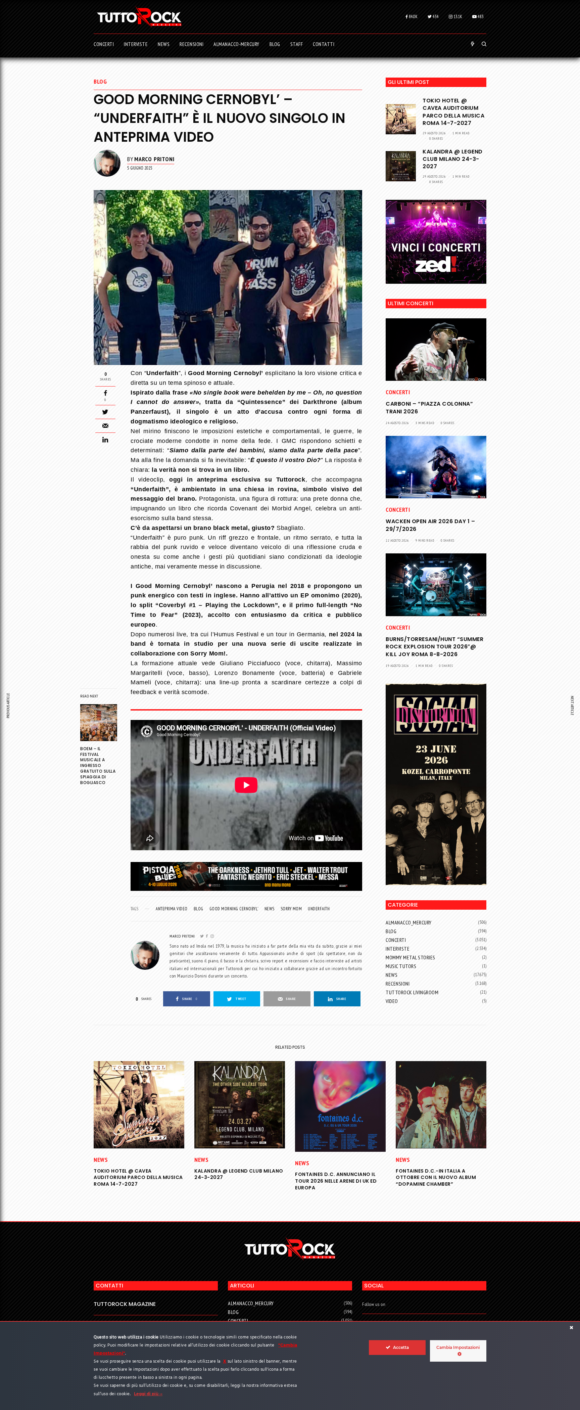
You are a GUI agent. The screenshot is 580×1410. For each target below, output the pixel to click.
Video (392, 1001)
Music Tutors (401, 966)
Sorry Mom (291, 909)
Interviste (397, 948)
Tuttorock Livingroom (412, 992)
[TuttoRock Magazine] (139, 16)
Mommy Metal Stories (410, 957)
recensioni (397, 983)
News (269, 909)
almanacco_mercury (409, 922)
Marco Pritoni (154, 159)
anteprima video (172, 909)
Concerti (398, 392)
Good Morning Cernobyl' (233, 909)
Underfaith (319, 909)
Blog (100, 82)
